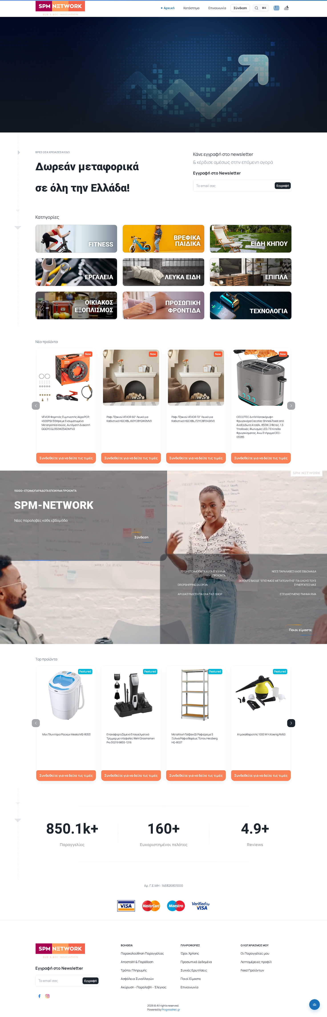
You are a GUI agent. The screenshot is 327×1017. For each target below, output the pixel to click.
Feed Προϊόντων (252, 970)
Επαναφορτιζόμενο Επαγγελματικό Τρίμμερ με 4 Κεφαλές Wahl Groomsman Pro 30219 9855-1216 (131, 738)
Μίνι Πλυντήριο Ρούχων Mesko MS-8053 (66, 734)
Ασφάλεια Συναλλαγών (137, 979)
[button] (276, 8)
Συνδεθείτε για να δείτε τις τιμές (66, 458)
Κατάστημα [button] (192, 8)
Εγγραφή (283, 186)
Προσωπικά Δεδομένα (196, 962)
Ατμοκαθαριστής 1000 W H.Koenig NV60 (261, 734)
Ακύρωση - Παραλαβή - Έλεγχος (143, 987)
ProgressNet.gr (170, 1009)
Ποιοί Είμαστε (191, 979)
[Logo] (60, 8)
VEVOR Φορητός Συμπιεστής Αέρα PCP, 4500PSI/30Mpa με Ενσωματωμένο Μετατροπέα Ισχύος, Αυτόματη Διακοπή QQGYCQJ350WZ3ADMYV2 (66, 423)
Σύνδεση (240, 8)
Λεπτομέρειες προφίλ (256, 962)
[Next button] (291, 723)
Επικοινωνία (217, 8)
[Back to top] (314, 1004)
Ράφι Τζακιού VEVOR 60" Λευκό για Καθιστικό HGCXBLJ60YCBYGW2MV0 (129, 419)
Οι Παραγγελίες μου (255, 953)
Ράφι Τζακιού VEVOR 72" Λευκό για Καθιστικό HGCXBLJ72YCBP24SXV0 (193, 419)
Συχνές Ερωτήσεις (194, 970)
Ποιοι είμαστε (300, 630)
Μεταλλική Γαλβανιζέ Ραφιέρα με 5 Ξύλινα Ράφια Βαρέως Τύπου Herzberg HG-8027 (195, 738)
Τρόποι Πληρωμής (134, 970)
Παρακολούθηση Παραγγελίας (142, 953)
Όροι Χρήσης (190, 953)
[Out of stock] (131, 403)
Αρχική (169, 8)
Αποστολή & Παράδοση (137, 962)
